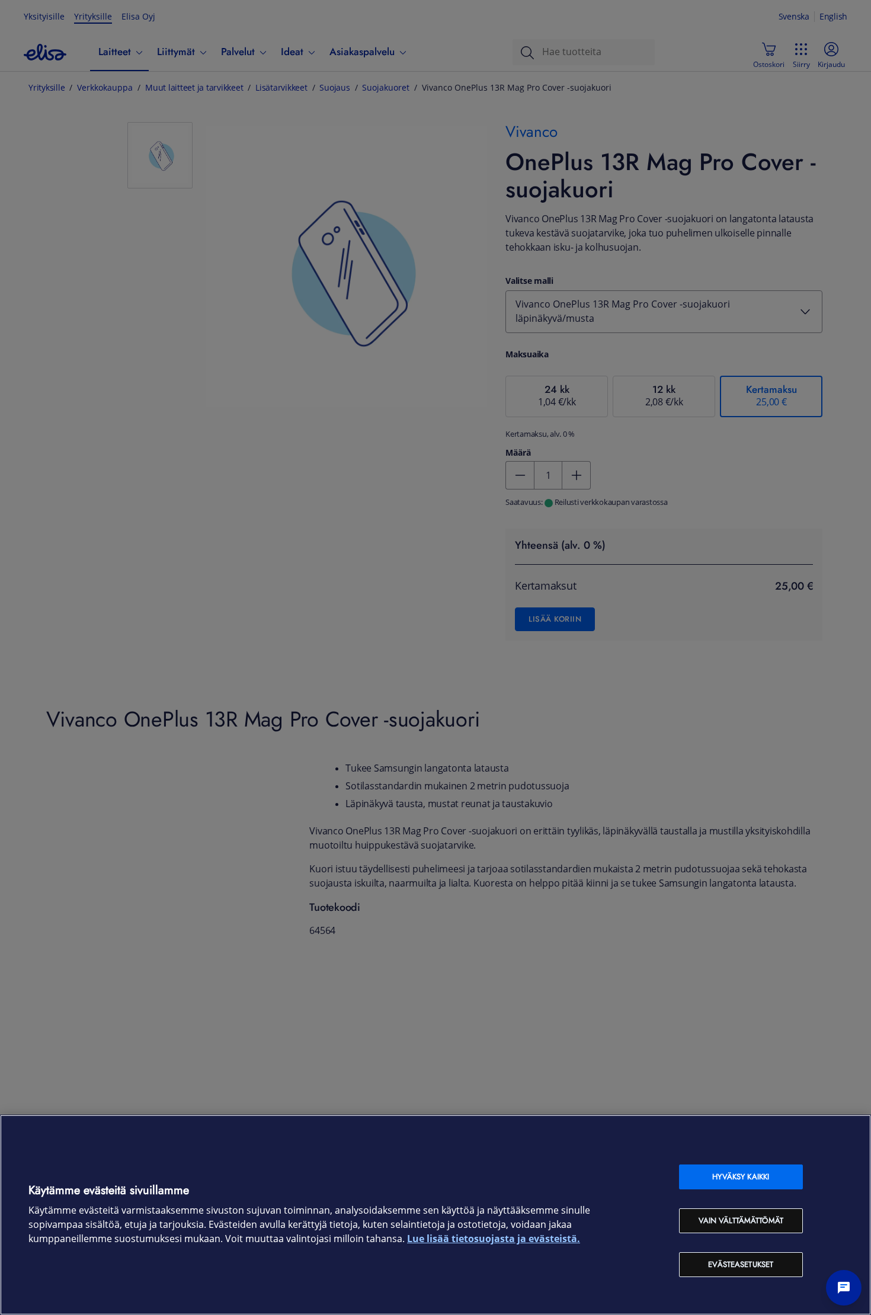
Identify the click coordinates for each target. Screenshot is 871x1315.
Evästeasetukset (740, 1264)
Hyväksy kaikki (740, 1176)
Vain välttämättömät (741, 1220)
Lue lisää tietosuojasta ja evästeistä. (493, 1239)
